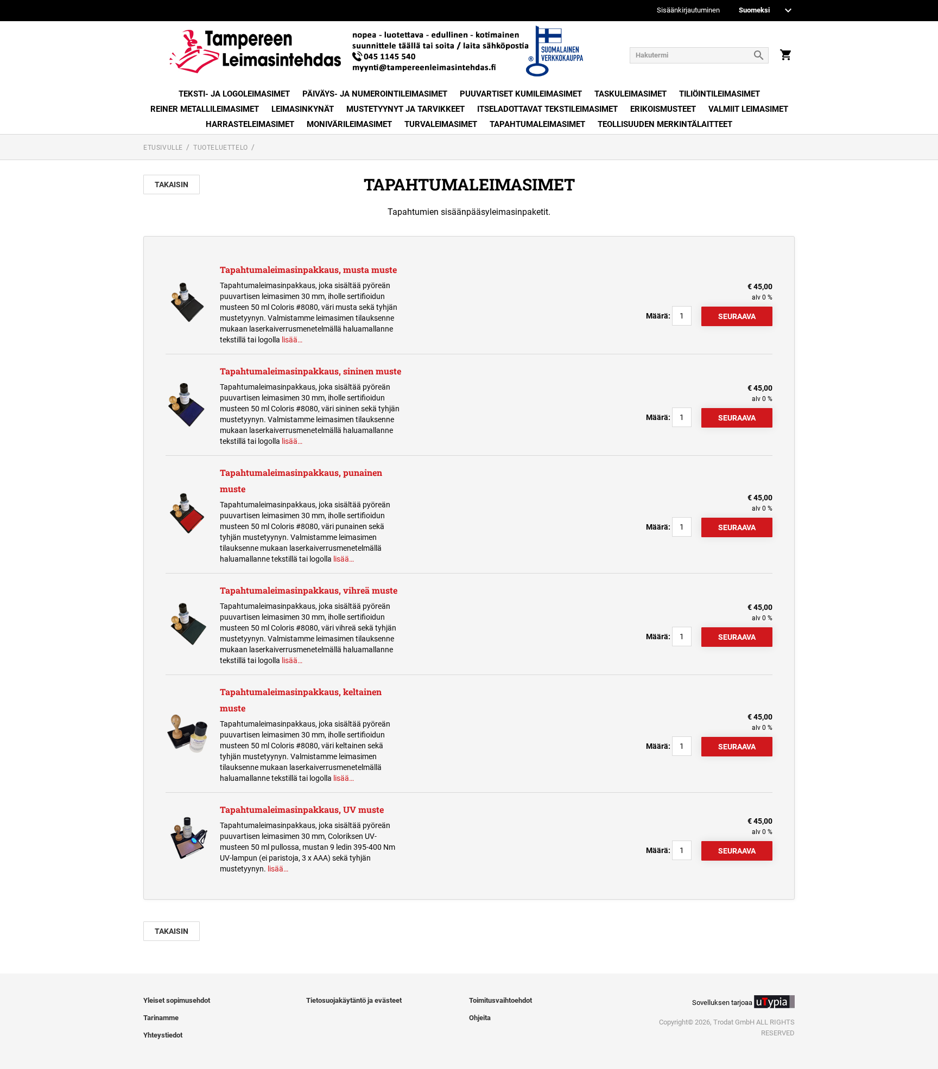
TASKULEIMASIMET (630, 94)
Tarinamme (161, 1018)
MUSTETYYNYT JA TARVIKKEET (405, 109)
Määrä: (658, 315)
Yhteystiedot (162, 1035)
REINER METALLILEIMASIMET (204, 109)
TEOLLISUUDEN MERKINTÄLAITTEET (665, 124)
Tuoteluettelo (220, 147)
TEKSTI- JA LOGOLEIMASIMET (234, 94)
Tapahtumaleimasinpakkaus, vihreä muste (308, 590)
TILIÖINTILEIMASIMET (719, 94)
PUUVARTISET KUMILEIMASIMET (521, 94)
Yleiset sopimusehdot (176, 1000)
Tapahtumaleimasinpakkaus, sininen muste (310, 371)
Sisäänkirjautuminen (688, 10)
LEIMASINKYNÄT (302, 109)
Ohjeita (480, 1018)
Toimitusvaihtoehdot (500, 1000)
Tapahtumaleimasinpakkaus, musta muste (308, 269)
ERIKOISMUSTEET (663, 109)
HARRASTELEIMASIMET (250, 124)
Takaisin (171, 184)
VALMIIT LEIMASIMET (748, 109)
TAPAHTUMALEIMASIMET (537, 124)
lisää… (292, 339)
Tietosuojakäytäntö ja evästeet (354, 1000)
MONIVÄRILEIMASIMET (349, 124)
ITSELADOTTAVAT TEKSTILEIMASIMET (547, 109)
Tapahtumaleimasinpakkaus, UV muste (302, 809)
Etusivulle (163, 147)
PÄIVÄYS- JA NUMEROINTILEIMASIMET (374, 94)
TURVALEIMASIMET (440, 124)
